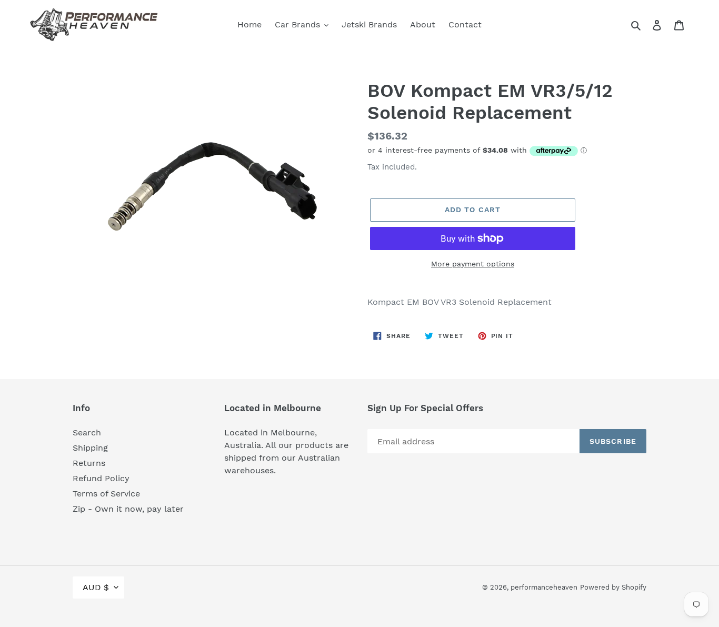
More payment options (472, 264)
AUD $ (96, 587)
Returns (89, 463)
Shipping (90, 448)
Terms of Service (106, 494)
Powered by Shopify (613, 587)
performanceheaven (544, 587)
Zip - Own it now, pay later (128, 509)
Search (87, 432)
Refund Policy (101, 478)
